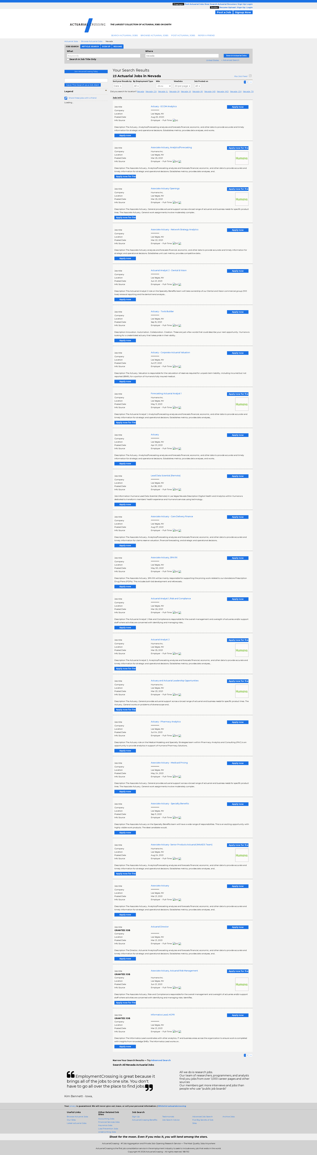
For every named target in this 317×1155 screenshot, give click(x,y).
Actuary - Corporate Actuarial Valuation (170, 352)
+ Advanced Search (230, 60)
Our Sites (71, 1120)
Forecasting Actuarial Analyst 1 (166, 393)
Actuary (155, 434)
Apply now (238, 107)
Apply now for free (238, 148)
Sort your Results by (122, 81)
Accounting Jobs (106, 1118)
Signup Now (243, 12)
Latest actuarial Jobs (76, 1123)
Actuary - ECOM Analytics (164, 106)
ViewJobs (178, 81)
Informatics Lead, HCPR (163, 1014)
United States (212, 60)
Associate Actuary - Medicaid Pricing (169, 762)
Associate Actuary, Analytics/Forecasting (171, 147)
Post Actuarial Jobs (183, 35)
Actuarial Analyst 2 (160, 639)
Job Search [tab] (72, 46)
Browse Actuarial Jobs (154, 35)
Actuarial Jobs (71, 41)
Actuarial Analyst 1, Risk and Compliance (171, 598)
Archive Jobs (229, 1116)
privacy (73, 1106)
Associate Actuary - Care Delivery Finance (172, 516)
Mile (158, 81)
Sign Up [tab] (106, 46)
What (70, 51)
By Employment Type (143, 81)
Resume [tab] (117, 46)
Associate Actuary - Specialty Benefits (170, 803)
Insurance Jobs (105, 1125)
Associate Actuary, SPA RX (164, 557)
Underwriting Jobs (107, 1132)
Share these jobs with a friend (82, 98)
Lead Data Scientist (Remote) (165, 475)
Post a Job (224, 12)
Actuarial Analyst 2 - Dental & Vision (169, 270)
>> (251, 82)
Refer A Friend (206, 35)
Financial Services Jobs (109, 1122)
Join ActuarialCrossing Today (86, 71)
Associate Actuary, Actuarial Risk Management (174, 970)
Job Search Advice (170, 1120)
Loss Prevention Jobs (108, 1128)
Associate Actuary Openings (165, 188)
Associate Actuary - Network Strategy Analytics (174, 229)
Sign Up (136, 1116)
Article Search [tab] (90, 46)
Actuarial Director (160, 926)
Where (149, 51)
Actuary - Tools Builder (162, 311)
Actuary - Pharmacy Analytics (166, 721)
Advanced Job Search (202, 1116)
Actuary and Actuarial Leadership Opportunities (174, 680)
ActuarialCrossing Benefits (144, 1120)
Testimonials (168, 1116)
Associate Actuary (160, 885)
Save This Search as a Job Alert (82, 85)
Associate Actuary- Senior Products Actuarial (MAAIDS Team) (181, 844)
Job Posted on (201, 81)
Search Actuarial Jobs (124, 35)
